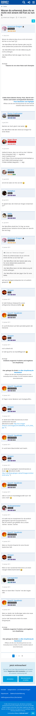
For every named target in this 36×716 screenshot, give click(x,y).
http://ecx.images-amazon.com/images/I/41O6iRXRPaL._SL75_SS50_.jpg (18, 425)
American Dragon (9, 17)
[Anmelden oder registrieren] (29, 2)
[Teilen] (33, 20)
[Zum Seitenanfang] (33, 713)
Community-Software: (18, 713)
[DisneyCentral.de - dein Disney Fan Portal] (5, 2)
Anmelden (10, 679)
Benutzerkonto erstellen (25, 679)
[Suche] (24, 2)
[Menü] (33, 2)
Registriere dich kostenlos (16, 671)
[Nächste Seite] (22, 656)
